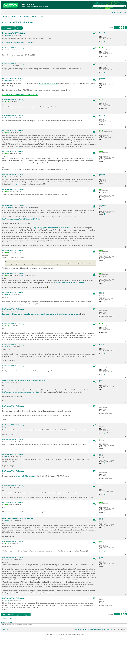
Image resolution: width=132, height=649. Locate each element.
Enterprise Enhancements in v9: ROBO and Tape (69, 283)
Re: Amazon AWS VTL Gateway (14, 33)
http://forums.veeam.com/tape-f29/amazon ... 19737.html (21, 219)
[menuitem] (123, 12)
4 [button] (123, 27)
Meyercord (102, 32)
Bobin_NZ (101, 292)
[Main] (12, 5)
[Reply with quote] (94, 33)
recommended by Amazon (48, 83)
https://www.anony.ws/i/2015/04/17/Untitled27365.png (20, 94)
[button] (115, 27)
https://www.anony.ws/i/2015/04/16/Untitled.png (18, 42)
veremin (101, 63)
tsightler (101, 130)
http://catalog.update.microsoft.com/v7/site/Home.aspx (52, 228)
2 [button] (119, 27)
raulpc (101, 485)
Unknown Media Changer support (25, 476)
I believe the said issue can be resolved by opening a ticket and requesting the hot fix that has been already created (40, 314)
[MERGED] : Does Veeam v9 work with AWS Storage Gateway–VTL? (25, 380)
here (15, 184)
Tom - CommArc (103, 205)
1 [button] (117, 27)
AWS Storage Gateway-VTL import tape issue (17, 518)
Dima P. (101, 47)
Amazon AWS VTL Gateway (17, 22)
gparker (101, 380)
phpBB (58, 637)
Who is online (6, 622)
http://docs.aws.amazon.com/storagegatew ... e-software (21, 392)
